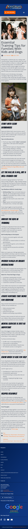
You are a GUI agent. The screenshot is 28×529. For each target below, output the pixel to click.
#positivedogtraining (20, 436)
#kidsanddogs (5, 436)
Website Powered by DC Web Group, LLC (19, 527)
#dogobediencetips (6, 434)
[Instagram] (4, 519)
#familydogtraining (21, 434)
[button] (24, 12)
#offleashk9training (12, 436)
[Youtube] (8, 519)
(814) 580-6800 (6, 490)
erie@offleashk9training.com (8, 491)
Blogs (4, 433)
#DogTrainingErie (14, 434)
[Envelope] (11, 519)
